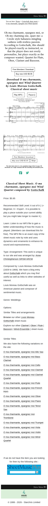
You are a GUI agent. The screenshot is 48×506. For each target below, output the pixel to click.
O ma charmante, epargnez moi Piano (22, 401)
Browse (7, 317)
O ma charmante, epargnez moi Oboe (22, 396)
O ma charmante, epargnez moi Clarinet (23, 370)
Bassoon (7, 329)
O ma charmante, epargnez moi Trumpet (23, 422)
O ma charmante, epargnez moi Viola (21, 427)
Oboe (33, 325)
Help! (34, 161)
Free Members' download (23, 157)
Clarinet (25, 325)
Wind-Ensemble (22, 329)
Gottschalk (37, 189)
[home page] (24, 7)
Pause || (32, 95)
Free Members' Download (23, 69)
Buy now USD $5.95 (24, 74)
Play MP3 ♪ (18, 95)
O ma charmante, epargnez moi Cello (21, 365)
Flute (40, 325)
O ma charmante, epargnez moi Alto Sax (23, 352)
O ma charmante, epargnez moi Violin (22, 432)
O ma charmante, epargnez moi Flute (21, 383)
